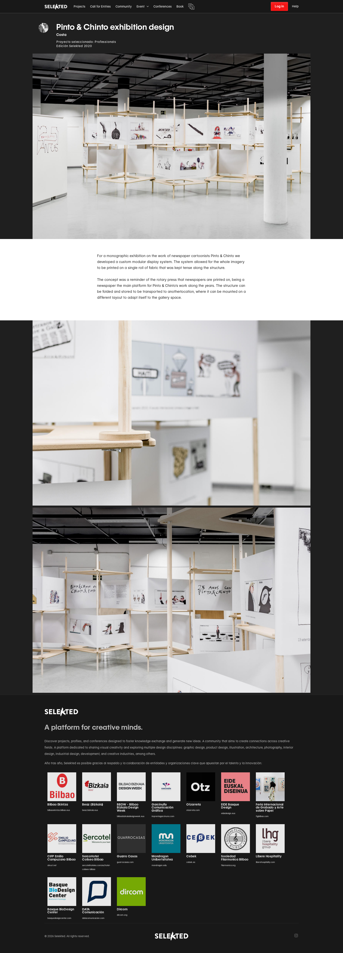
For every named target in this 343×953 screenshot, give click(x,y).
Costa (61, 35)
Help (295, 6)
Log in (279, 6)
